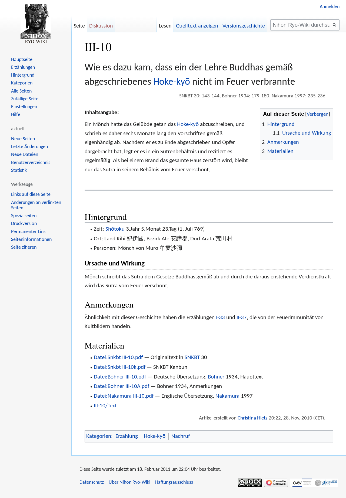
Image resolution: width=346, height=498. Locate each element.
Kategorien (98, 436)
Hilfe (15, 114)
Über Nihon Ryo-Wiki (129, 482)
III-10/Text (105, 406)
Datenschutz (91, 482)
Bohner (216, 377)
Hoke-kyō (171, 82)
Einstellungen (24, 107)
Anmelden (330, 6)
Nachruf (180, 436)
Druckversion (24, 223)
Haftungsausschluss (174, 482)
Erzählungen (23, 67)
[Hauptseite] (35, 24)
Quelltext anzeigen (197, 26)
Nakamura (227, 396)
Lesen (165, 26)
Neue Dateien (24, 154)
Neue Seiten (23, 139)
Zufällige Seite (24, 99)
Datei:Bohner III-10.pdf (120, 377)
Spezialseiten (23, 216)
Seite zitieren (23, 247)
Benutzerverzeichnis (30, 162)
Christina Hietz (253, 418)
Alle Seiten (21, 91)
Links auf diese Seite (31, 194)
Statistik (19, 170)
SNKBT (192, 357)
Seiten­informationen (31, 239)
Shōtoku (115, 229)
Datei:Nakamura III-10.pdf (124, 396)
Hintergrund (22, 75)
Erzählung (126, 436)
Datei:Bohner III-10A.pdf (121, 386)
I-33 (220, 317)
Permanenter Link (28, 231)
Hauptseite (21, 59)
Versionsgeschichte (243, 26)
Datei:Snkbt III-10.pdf (118, 357)
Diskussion (101, 26)
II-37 (242, 317)
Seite (79, 26)
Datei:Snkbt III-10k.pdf (119, 367)
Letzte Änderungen (29, 146)
